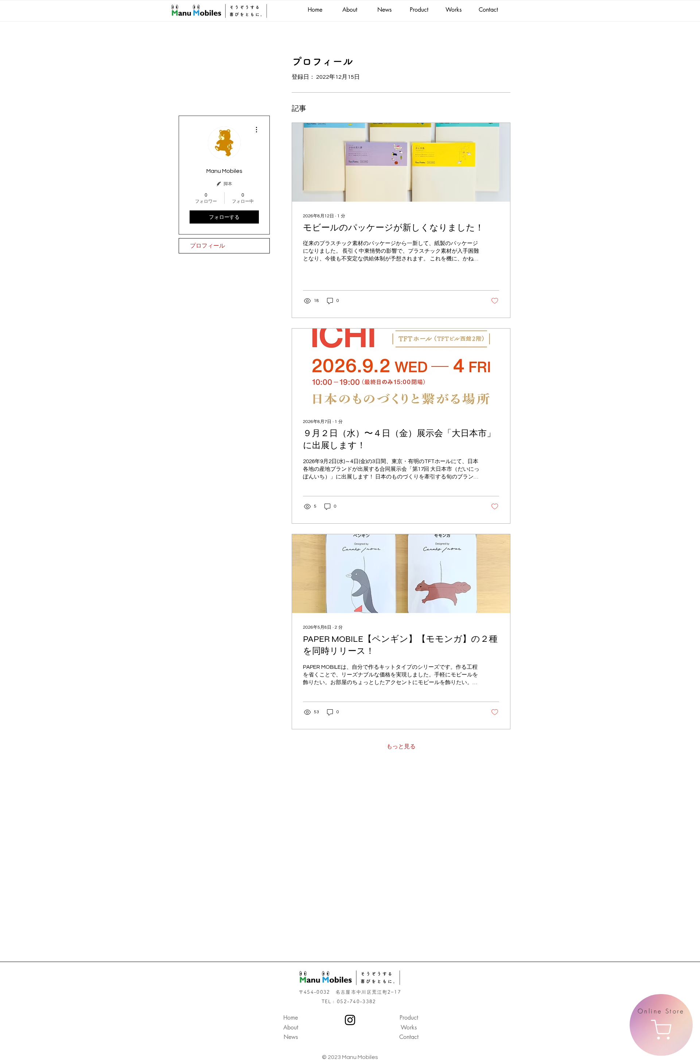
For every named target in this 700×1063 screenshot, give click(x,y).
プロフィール (207, 246)
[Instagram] (350, 1020)
